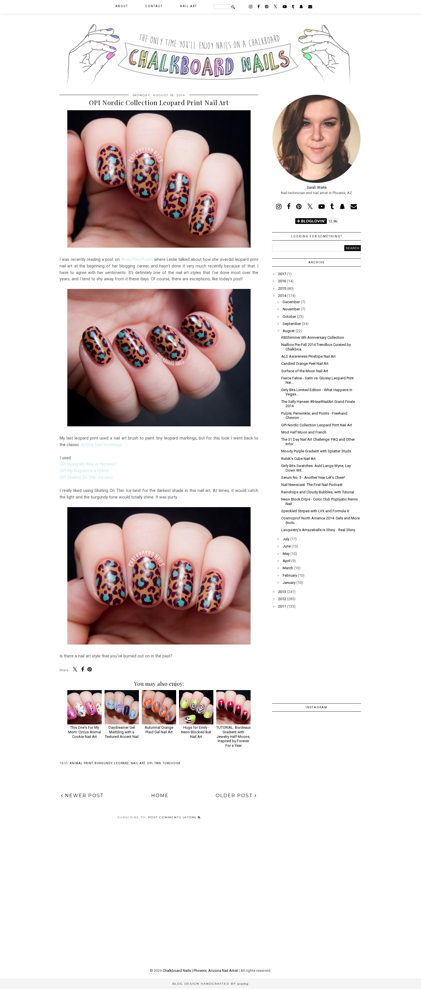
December (291, 302)
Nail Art (188, 6)
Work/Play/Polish (137, 259)
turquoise (172, 763)
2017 (282, 274)
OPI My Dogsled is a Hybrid (84, 470)
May (286, 553)
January (289, 582)
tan (157, 763)
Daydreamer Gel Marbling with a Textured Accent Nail (122, 731)
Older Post (235, 795)
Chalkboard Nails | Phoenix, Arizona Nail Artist (200, 970)
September (292, 324)
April (286, 561)
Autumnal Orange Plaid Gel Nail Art (159, 729)
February (290, 575)
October (289, 316)
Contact (154, 6)
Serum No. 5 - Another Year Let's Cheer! (313, 477)
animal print (81, 763)
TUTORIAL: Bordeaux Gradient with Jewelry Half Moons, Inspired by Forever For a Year (233, 736)
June (287, 546)
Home (160, 795)
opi (150, 763)
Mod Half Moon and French (303, 432)
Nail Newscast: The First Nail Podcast (312, 484)
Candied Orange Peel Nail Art (304, 363)
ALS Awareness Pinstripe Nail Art (308, 356)
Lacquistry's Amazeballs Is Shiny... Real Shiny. (318, 530)
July (286, 539)
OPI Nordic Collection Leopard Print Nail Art (316, 425)
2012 (282, 599)
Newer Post (83, 795)
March (288, 568)
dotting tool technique (101, 444)
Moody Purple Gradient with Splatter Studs (316, 451)
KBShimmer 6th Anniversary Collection (312, 337)
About (121, 6)
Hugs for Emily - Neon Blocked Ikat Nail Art (196, 731)
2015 (282, 288)
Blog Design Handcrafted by (210, 984)
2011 (282, 606)
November (291, 309)
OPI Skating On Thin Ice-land (86, 477)
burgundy (103, 763)
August (289, 331)
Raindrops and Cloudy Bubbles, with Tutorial (317, 492)
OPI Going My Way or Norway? (88, 464)
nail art (138, 763)
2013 (282, 592)
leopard (121, 763)
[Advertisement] (316, 652)
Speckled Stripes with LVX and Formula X (315, 511)
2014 (282, 295)
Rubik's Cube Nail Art (298, 458)
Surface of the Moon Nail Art (304, 371)
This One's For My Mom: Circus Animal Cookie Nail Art (84, 731)
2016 (282, 281)
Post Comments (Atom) (173, 817)
